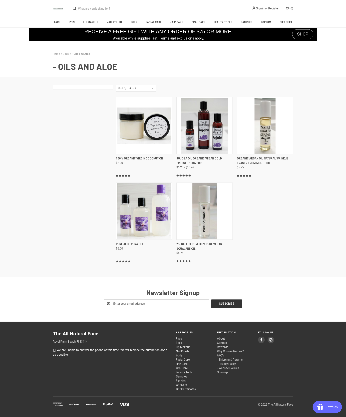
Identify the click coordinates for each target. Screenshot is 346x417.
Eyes (72, 22)
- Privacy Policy (226, 363)
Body (134, 22)
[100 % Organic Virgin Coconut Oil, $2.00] (144, 125)
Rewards (222, 347)
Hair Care (176, 22)
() (291, 8)
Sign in (260, 8)
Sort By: (122, 88)
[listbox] (142, 88)
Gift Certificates (186, 389)
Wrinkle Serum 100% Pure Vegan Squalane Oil (199, 246)
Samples (246, 22)
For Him (266, 22)
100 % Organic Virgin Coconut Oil (140, 158)
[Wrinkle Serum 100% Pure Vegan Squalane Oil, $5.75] (204, 211)
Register (273, 8)
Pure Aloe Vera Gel (130, 244)
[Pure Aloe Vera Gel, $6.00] (144, 211)
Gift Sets (286, 22)
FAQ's (220, 355)
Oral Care (198, 22)
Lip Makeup (90, 22)
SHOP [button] (302, 34)
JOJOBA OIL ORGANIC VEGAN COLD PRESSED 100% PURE (199, 161)
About (221, 338)
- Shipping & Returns (230, 359)
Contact (222, 342)
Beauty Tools (223, 22)
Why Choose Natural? (230, 351)
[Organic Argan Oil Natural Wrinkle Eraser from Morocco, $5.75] (265, 125)
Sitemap (222, 372)
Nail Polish (114, 22)
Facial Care (153, 22)
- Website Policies (228, 368)
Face (57, 22)
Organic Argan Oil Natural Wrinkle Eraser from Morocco (262, 161)
